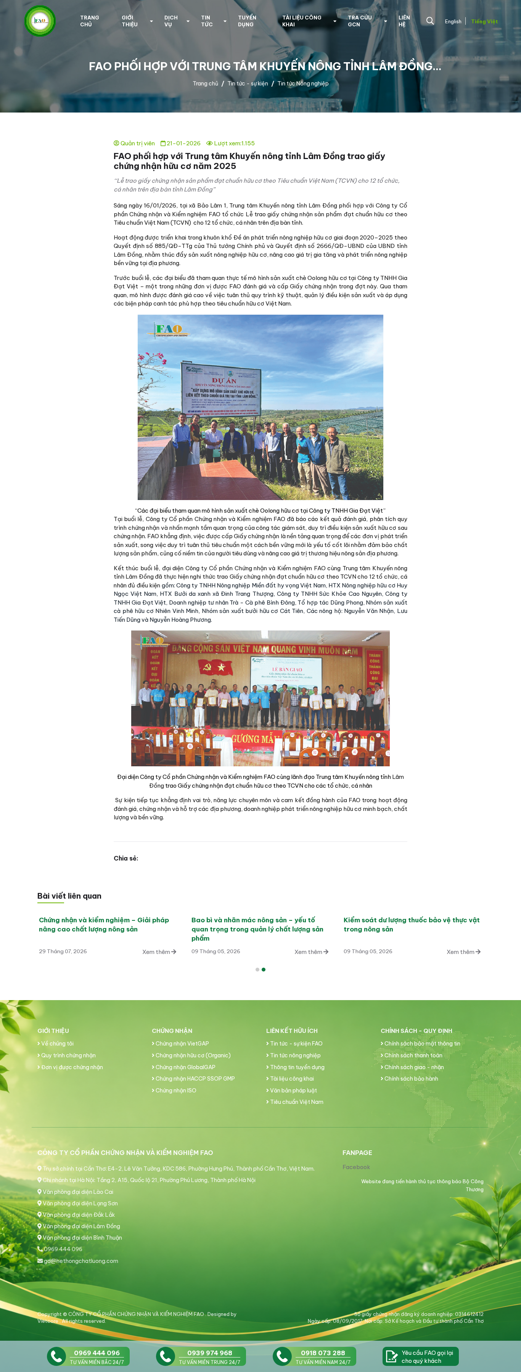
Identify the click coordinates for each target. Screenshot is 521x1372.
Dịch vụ (171, 20)
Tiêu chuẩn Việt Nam (296, 1102)
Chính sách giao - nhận (413, 1067)
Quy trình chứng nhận (68, 1055)
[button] (257, 969)
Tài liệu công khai (302, 20)
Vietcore (48, 1321)
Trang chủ (89, 20)
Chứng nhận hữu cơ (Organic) (192, 1055)
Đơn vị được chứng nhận (71, 1067)
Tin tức (207, 20)
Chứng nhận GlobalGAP (184, 1067)
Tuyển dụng (247, 20)
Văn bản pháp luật (293, 1090)
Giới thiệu (130, 20)
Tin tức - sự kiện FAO (296, 1043)
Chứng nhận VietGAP (181, 1043)
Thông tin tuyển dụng (297, 1067)
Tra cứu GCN (360, 20)
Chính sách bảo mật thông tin (421, 1043)
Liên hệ (404, 20)
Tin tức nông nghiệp (295, 1055)
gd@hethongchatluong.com (80, 1261)
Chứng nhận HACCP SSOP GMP (194, 1078)
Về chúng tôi (57, 1043)
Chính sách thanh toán (412, 1055)
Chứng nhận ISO (175, 1090)
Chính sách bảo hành (410, 1078)
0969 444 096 (62, 1249)
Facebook (356, 1167)
